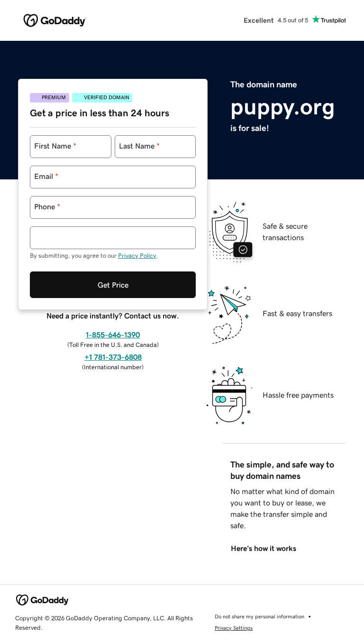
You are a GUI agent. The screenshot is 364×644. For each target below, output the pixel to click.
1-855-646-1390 (113, 334)
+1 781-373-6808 (113, 357)
